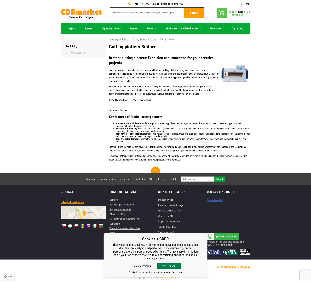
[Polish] (76, 226)
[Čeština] (64, 226)
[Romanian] (82, 226)
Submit (219, 179)
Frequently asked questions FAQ (124, 218)
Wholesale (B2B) (117, 214)
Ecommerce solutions (227, 266)
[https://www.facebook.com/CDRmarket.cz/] (215, 200)
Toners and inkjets (168, 277)
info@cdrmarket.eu (172, 3)
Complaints (114, 223)
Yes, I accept (169, 266)
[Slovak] (88, 226)
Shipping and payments (120, 209)
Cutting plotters (140, 39)
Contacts (113, 199)
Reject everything (142, 266)
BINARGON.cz (244, 266)
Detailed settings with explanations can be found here (155, 272)
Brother (153, 39)
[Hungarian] (70, 226)
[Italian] (94, 226)
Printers (125, 39)
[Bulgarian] (101, 226)
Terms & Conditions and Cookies (124, 228)
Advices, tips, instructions (121, 204)
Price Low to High (141, 100)
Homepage (114, 39)
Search (194, 12)
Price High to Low (118, 100)
